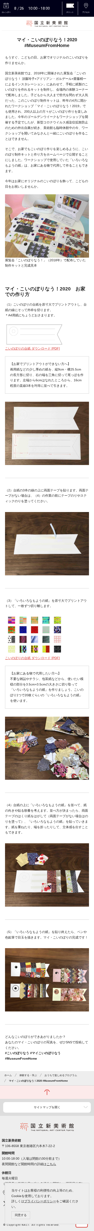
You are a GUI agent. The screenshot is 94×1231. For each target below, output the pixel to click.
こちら (51, 1164)
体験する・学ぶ (28, 1075)
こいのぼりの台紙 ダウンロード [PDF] (32, 348)
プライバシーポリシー (40, 1201)
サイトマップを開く (47, 1107)
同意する (21, 1215)
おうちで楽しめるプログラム (60, 1075)
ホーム (8, 1075)
